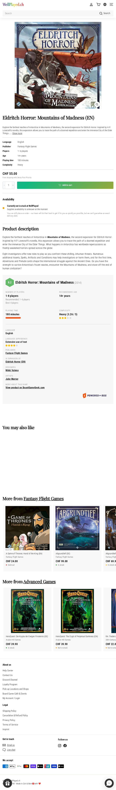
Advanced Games (39, 581)
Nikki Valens (12, 370)
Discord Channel (10, 679)
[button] (109, 783)
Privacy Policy (9, 720)
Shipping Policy (9, 711)
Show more (17, 133)
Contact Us (8, 675)
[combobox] (58, 13)
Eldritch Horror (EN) (16, 361)
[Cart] (98, 4)
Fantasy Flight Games (27, 146)
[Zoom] (97, 104)
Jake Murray (12, 379)
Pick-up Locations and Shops (16, 689)
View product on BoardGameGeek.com (25, 387)
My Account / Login (11, 698)
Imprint (6, 729)
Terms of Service (10, 724)
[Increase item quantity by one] (12, 185)
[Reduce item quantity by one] (4, 185)
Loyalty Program (10, 684)
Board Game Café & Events (15, 693)
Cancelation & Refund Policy (15, 715)
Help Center (8, 670)
